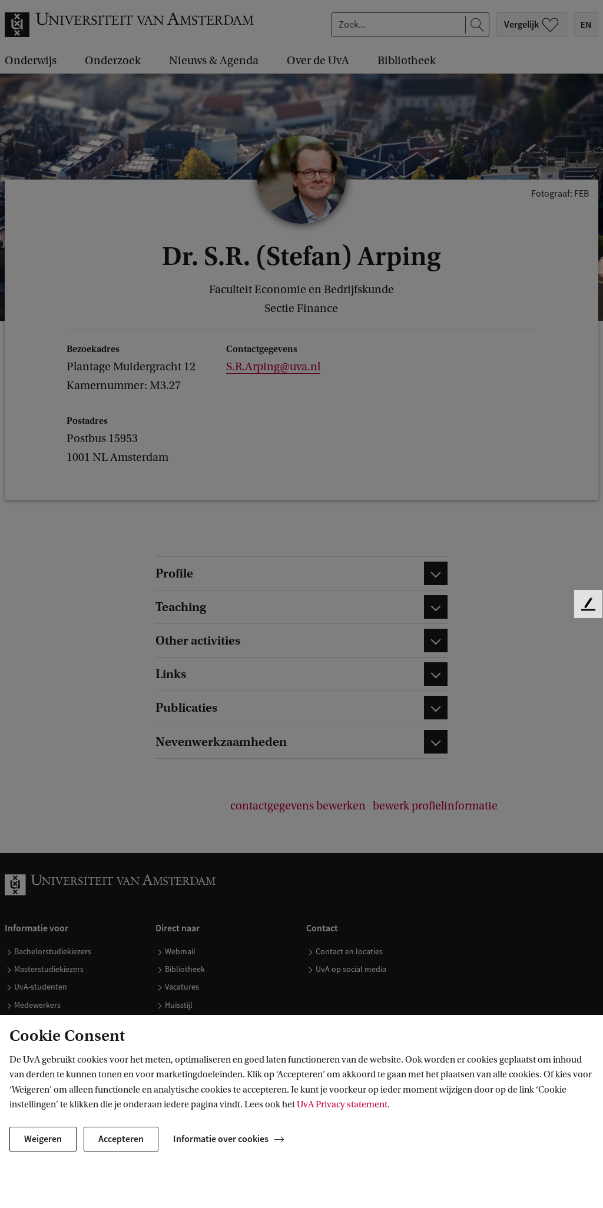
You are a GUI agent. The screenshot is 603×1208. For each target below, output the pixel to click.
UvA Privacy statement (342, 1104)
